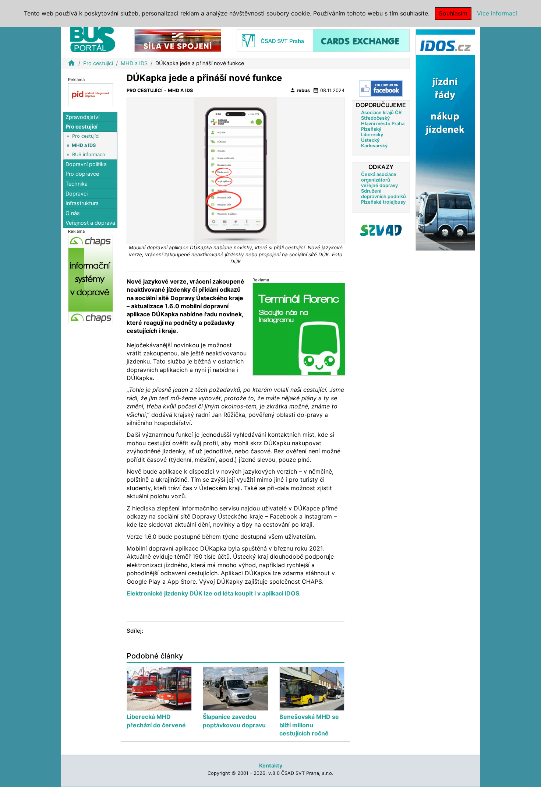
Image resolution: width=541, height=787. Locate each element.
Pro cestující (98, 63)
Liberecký (372, 134)
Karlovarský (374, 145)
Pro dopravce (82, 174)
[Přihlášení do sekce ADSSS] (381, 230)
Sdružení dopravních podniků (383, 193)
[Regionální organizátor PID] (90, 94)
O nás (73, 213)
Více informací (497, 13)
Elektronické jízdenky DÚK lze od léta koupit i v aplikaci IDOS (213, 593)
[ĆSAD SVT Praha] (323, 40)
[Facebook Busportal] (381, 88)
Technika (77, 183)
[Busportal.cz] (93, 38)
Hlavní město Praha (382, 123)
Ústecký (370, 140)
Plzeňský (371, 129)
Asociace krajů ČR (381, 112)
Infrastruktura (82, 203)
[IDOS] (445, 139)
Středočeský (375, 118)
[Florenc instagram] (298, 329)
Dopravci (77, 193)
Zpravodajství (82, 117)
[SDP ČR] (177, 40)
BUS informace (88, 154)
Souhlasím (453, 13)
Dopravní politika (86, 164)
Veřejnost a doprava (90, 223)
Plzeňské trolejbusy (383, 202)
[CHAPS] (90, 279)
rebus (300, 90)
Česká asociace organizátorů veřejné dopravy (379, 180)
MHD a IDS (134, 63)
